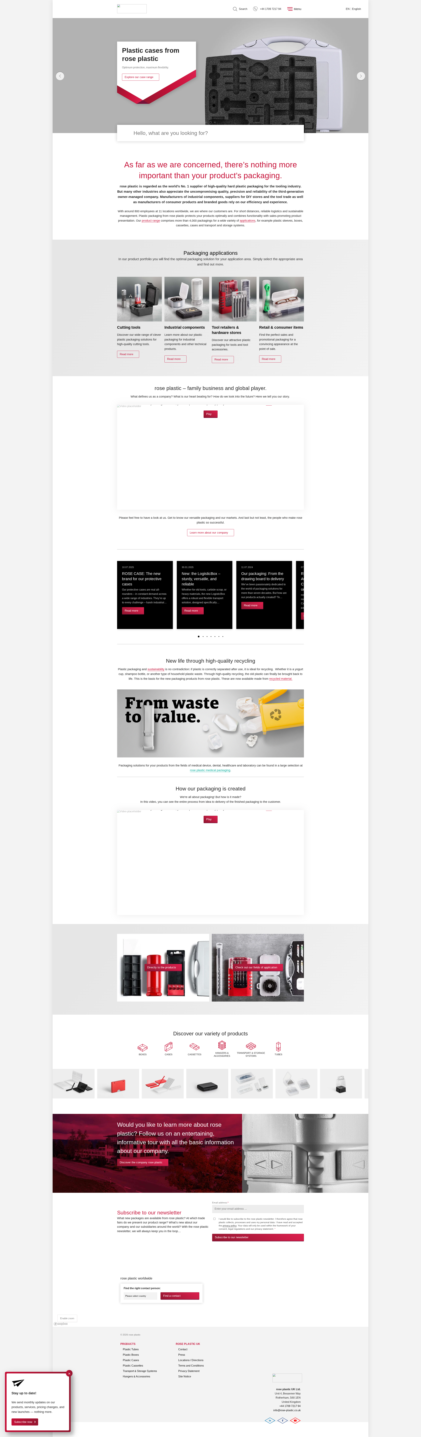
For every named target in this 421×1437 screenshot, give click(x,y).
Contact (182, 1349)
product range (151, 220)
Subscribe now (23, 1422)
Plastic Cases (131, 1360)
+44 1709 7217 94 (270, 9)
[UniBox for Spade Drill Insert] (252, 1097)
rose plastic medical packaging (210, 770)
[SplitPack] (74, 1097)
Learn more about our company (209, 532)
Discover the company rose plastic (141, 1162)
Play (209, 414)
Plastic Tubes (131, 1349)
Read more (126, 354)
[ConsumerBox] (207, 1097)
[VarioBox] (118, 1097)
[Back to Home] (132, 9)
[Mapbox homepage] (61, 1324)
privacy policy (229, 1225)
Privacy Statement (188, 1371)
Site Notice (184, 1376)
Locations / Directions (190, 1360)
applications (247, 220)
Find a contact (172, 1295)
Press (181, 1354)
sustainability (156, 669)
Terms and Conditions (191, 1365)
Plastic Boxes (131, 1354)
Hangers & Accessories (136, 1376)
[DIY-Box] (341, 1097)
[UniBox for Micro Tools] (296, 1097)
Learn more (132, 77)
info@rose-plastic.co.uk (287, 1410)
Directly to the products (161, 967)
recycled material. (280, 678)
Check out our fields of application (256, 967)
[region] (210, 1288)
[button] (206, 122)
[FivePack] (163, 1097)
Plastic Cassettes (133, 1365)
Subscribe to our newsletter (231, 1237)
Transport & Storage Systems (140, 1371)
